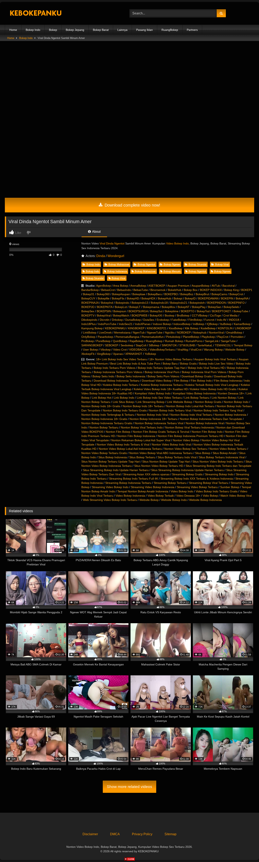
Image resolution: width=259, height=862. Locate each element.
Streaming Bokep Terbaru (170, 482)
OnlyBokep (88, 336)
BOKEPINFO (236, 302)
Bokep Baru (170, 363)
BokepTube (241, 311)
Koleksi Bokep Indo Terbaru (120, 384)
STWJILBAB (187, 345)
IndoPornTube (107, 324)
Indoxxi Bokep (162, 324)
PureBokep (103, 341)
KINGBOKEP (136, 328)
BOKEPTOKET (221, 311)
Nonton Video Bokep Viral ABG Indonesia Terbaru (161, 453)
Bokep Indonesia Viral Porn (162, 372)
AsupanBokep (200, 285)
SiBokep (154, 345)
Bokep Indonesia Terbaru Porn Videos (118, 372)
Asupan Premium (178, 285)
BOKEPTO (187, 311)
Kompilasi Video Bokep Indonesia (194, 393)
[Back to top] (246, 850)
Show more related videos (129, 787)
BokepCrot (236, 294)
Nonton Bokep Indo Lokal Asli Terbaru (190, 406)
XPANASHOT (133, 353)
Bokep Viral (222, 264)
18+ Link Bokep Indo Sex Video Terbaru (121, 359)
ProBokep (87, 341)
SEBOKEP (111, 345)
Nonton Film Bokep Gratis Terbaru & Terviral (161, 431)
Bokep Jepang (75, 29)
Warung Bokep (213, 349)
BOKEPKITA (104, 307)
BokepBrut (202, 294)
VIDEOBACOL (138, 349)
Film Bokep (181, 380)
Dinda (100, 256)
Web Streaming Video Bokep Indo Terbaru (110, 499)
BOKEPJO (87, 307)
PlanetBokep (191, 336)
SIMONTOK (169, 345)
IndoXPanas (143, 324)
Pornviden (237, 336)
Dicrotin (104, 319)
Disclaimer (90, 834)
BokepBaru (155, 294)
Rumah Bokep (174, 341)
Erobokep (163, 319)
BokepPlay (199, 307)
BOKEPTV (87, 315)
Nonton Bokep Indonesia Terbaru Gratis (106, 423)
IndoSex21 (126, 324)
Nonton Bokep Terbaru (103, 427)
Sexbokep (127, 345)
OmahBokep (234, 332)
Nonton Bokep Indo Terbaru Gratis (125, 410)
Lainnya (122, 29)
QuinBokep (120, 341)
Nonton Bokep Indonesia (230, 414)
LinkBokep (89, 332)
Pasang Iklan (144, 29)
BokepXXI (156, 315)
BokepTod (203, 311)
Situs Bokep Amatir (225, 453)
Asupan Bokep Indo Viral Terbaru (215, 359)
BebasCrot (108, 290)
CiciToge (215, 315)
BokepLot (121, 307)
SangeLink (212, 341)
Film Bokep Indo (201, 380)
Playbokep (208, 336)
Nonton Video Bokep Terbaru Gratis (104, 453)
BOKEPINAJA (90, 302)
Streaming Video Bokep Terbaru (197, 487)
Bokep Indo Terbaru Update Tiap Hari (162, 367)
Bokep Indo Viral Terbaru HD (206, 367)
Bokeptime (171, 311)
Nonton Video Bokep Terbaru (227, 448)
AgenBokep (103, 285)
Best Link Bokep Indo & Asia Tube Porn (135, 363)
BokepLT (135, 307)
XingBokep (104, 353)
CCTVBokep (200, 315)
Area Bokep (120, 285)
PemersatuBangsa (127, 336)
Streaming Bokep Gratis (187, 474)
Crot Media (230, 315)
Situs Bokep (202, 453)
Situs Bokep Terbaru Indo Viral (177, 457)
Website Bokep (234, 349)
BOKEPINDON (216, 302)
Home (13, 29)
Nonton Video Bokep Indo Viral (171, 444)
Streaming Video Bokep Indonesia (152, 487)
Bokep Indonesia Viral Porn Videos (204, 372)
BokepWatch (121, 315)
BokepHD (133, 298)
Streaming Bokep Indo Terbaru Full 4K (133, 478)
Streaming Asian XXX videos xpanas (146, 474)
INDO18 (234, 319)
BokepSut (156, 311)
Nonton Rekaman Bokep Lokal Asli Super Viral (140, 440)
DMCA (115, 834)
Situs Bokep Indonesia (112, 457)
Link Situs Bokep (123, 402)
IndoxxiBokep (182, 324)
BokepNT (184, 307)
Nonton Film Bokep (118, 431)
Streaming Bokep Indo (219, 474)
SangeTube (228, 341)
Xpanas (118, 353)
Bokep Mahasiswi (118, 264)
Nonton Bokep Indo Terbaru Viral (170, 410)
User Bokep (90, 349)
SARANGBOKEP (92, 345)
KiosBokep (176, 328)
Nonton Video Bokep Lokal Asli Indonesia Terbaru (130, 448)
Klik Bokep (191, 328)
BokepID (190, 298)
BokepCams (219, 294)
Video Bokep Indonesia (130, 495)
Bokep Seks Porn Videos (163, 376)
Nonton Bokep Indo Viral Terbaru (191, 414)
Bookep (169, 315)
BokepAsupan (121, 294)
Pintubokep (173, 336)
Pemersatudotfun (153, 336)
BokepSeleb (231, 307)
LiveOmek (105, 332)
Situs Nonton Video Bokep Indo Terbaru (217, 461)
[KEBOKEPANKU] (35, 13)
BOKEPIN (227, 298)
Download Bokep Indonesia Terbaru (116, 380)
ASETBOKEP (156, 285)
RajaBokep (136, 341)
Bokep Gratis (188, 363)
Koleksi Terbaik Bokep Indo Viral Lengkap (211, 384)
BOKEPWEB (139, 315)
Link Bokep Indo (124, 397)
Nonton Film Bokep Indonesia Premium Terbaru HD (190, 436)
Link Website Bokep (179, 402)
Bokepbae (138, 294)
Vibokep (105, 349)
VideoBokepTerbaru (162, 349)
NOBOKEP (184, 332)
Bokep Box (190, 290)
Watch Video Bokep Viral (236, 495)
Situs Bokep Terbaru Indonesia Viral (222, 457)
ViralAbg (182, 349)
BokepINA (242, 298)
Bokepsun (119, 311)
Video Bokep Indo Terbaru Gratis (217, 491)
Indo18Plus (88, 324)
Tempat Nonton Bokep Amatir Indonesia (142, 491)
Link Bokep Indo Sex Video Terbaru (159, 397)
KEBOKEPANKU (115, 328)
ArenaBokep (138, 285)
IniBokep (198, 324)
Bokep (53, 29)
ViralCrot (196, 349)
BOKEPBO (171, 294)
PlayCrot (222, 336)
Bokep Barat (101, 29)
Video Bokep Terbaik (161, 495)
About (96, 231)
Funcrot (209, 319)
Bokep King (231, 290)
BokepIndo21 (178, 302)
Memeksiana (122, 332)
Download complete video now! (131, 205)
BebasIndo (124, 290)
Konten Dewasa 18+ (231, 393)
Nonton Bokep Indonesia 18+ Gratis (104, 419)
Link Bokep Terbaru (196, 397)
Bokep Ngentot (146, 264)
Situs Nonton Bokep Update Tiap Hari (166, 461)
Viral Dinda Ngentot (112, 243)
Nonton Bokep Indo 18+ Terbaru (143, 406)
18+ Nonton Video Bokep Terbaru (170, 359)
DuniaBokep (133, 319)
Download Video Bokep (157, 380)
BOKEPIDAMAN (208, 298)
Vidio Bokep (210, 495)
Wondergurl (115, 256)
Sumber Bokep (229, 487)
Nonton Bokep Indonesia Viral (205, 423)
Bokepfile (103, 298)
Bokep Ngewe (172, 264)
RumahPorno (194, 341)
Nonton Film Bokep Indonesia (136, 436)
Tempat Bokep (243, 345)
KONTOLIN (225, 328)
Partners (192, 29)
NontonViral (216, 332)
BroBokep (183, 315)
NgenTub (139, 332)
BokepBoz (186, 294)
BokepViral (104, 315)
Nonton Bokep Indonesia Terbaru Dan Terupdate (211, 419)
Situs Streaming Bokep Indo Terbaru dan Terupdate (218, 465)
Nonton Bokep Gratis (208, 402)
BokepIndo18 (159, 302)
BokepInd (107, 302)
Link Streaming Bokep (150, 402)
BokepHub (164, 298)
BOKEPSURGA (138, 311)
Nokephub (199, 332)
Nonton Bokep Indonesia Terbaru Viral (159, 423)
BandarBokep (90, 290)
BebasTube (140, 290)
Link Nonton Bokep (224, 397)
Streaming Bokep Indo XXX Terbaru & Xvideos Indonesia (196, 478)
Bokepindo (122, 302)
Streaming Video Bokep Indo (110, 487)
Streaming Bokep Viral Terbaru (208, 482)
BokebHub (174, 290)
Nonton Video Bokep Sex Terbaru (185, 448)
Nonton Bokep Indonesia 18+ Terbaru (153, 419)
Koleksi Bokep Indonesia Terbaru (162, 384)
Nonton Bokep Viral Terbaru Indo (142, 427)
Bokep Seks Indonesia (131, 376)
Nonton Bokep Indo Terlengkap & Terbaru (107, 414)
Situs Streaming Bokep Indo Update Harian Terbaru (116, 470)
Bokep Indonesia (117, 271)
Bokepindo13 (140, 302)
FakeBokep (178, 319)
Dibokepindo (89, 319)
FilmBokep (195, 319)
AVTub (216, 285)
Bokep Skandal (197, 264)
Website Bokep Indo (174, 499)
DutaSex (148, 319)
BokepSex (87, 311)
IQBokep (212, 324)
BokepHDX (148, 298)
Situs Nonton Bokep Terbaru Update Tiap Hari (110, 461)
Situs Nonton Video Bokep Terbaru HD (158, 465)
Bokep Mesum (171, 271)
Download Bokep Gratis (197, 376)
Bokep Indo (33, 29)
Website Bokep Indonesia (205, 499)
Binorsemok (158, 290)
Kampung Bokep (92, 328)
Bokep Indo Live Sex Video (216, 363)
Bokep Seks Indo (103, 376)
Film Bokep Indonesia (228, 380)
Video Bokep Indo (177, 243)
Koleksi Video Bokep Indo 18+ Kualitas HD (161, 389)
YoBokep (150, 353)
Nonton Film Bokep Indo (207, 431)
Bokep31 (88, 294)
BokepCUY (88, 298)
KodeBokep (208, 328)
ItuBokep (225, 324)
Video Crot (120, 349)
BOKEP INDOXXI (211, 290)
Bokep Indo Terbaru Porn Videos (114, 367)
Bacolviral (228, 285)
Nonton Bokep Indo (236, 402)
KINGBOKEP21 (157, 328)
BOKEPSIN (104, 311)
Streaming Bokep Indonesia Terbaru (128, 482)
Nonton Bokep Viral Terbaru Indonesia (189, 427)
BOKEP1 (246, 290)
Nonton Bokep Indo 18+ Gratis (100, 406)
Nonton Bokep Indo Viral (152, 414)
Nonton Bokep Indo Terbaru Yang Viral (218, 410)
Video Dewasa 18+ (188, 495)
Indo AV (221, 319)
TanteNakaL (204, 345)
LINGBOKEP (243, 328)
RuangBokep (169, 29)
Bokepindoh (197, 302)
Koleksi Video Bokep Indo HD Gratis (213, 389)
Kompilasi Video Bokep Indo (153, 393)
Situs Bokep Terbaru (142, 457)
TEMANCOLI (223, 345)
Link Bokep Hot (101, 397)
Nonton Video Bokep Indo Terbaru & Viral (123, 444)
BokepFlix (118, 298)
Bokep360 (103, 294)
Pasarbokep (105, 336)
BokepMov (168, 307)
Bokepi (178, 298)
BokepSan (214, 307)
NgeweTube (154, 332)
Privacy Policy (142, 834)
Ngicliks (170, 332)
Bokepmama (151, 307)
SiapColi (141, 345)
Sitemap (170, 834)
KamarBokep (242, 324)
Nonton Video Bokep (186, 440)
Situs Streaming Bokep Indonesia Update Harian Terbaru (187, 470)
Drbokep (117, 319)
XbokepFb (87, 353)
